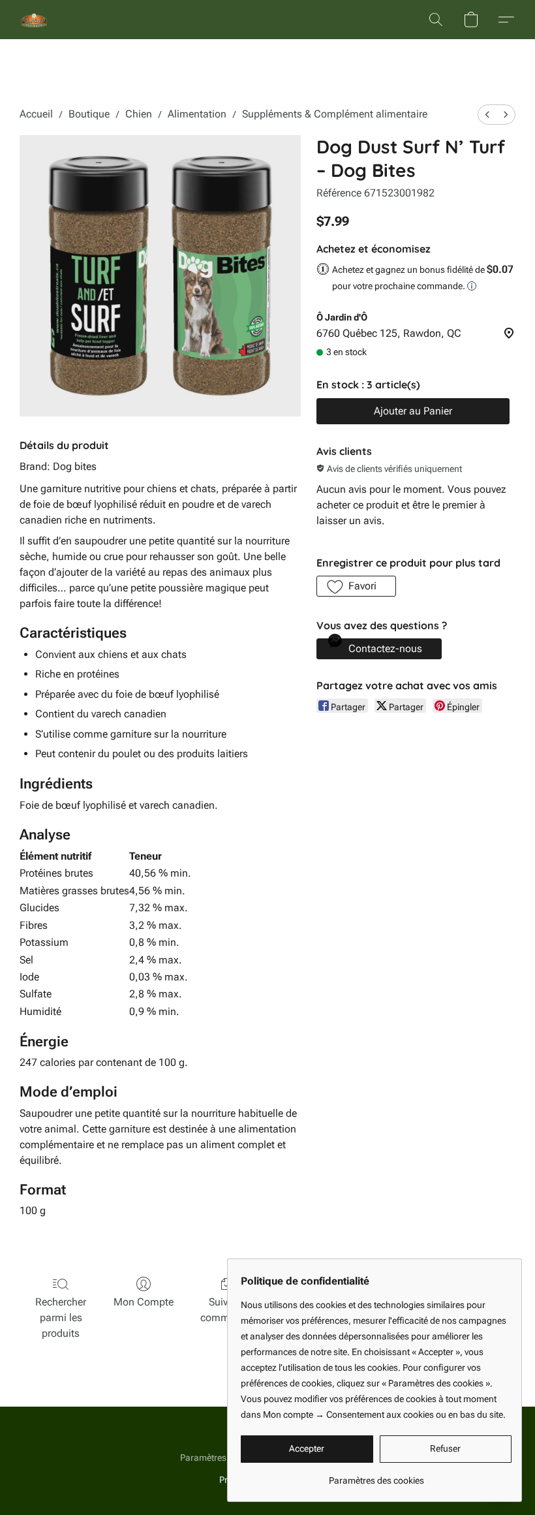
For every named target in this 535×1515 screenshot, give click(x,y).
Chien (138, 114)
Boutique (89, 114)
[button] (34, 20)
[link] (376, 1475)
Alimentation (197, 114)
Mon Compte (144, 1302)
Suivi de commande (226, 1310)
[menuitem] (487, 114)
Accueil (36, 114)
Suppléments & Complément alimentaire (334, 114)
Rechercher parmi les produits (60, 1317)
